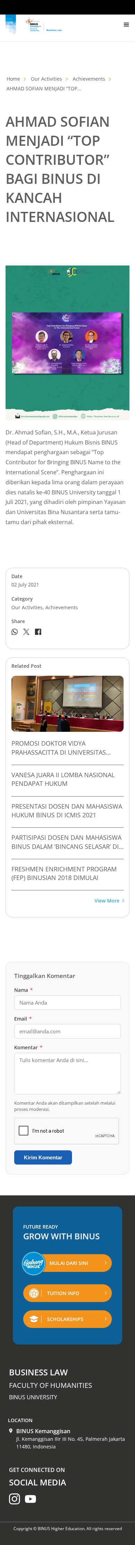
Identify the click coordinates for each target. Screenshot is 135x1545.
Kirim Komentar (43, 1157)
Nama (23, 990)
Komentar (28, 1047)
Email (23, 1018)
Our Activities (46, 78)
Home (13, 78)
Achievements (89, 78)
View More (106, 901)
